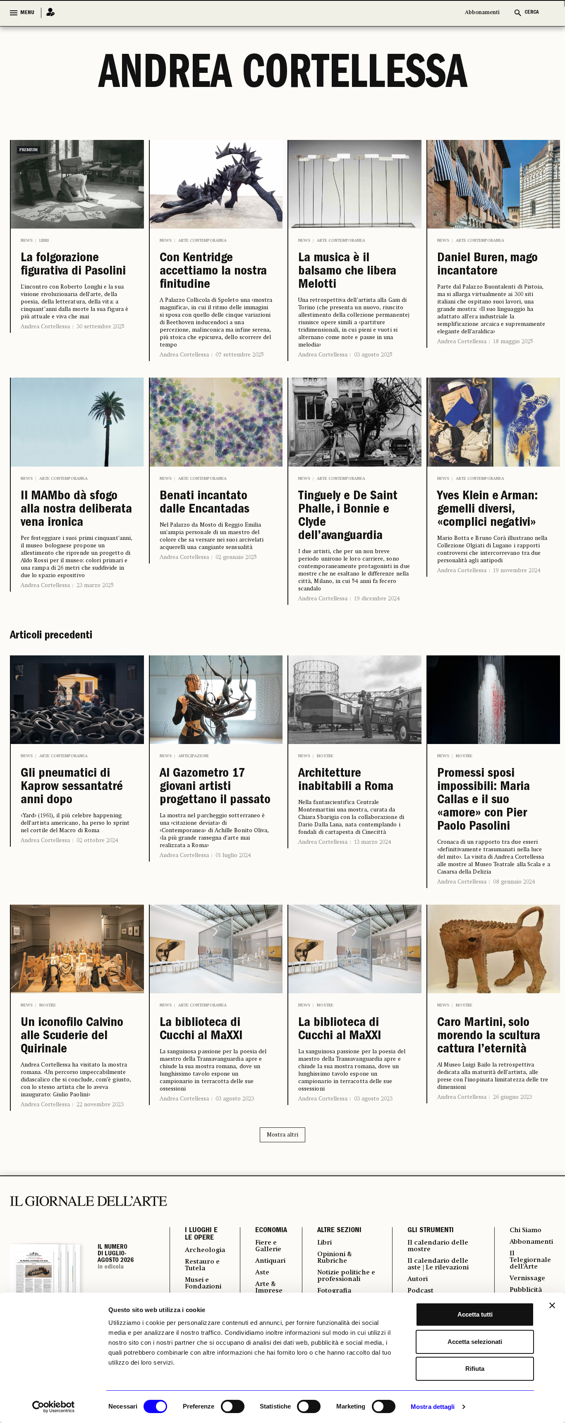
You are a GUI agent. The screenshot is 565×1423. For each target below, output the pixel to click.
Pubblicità (526, 1290)
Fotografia (334, 1291)
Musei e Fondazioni (203, 1283)
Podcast (420, 1291)
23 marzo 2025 (95, 585)
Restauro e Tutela (202, 1265)
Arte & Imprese (268, 1287)
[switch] (232, 1406)
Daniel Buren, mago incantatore (487, 265)
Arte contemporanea (202, 240)
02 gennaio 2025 (236, 557)
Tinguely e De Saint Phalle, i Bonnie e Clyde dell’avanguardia (347, 516)
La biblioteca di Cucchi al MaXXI (201, 1030)
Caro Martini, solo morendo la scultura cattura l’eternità (488, 1037)
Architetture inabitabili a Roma (345, 781)
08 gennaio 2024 (514, 882)
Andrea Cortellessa (45, 327)
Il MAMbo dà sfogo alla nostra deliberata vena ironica (76, 510)
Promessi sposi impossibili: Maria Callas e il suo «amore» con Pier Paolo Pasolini (483, 801)
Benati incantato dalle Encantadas (204, 503)
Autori (417, 1279)
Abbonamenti (482, 12)
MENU (27, 13)
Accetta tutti (475, 1314)
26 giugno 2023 (512, 1097)
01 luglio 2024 (233, 855)
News (27, 240)
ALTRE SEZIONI (339, 1231)
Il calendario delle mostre (437, 1246)
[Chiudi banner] (552, 1305)
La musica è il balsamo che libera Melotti (347, 272)
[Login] (48, 12)
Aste (262, 1272)
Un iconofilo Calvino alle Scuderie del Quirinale (72, 1037)
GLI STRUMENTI (430, 1231)
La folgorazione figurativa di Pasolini (73, 265)
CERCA (531, 12)
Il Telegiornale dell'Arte (530, 1260)
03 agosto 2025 (373, 355)
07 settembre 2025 (239, 355)
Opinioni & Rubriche (334, 1257)
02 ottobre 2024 (97, 840)
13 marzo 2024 (372, 842)
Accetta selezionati (475, 1341)
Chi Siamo (525, 1230)
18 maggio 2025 (513, 341)
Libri (44, 240)
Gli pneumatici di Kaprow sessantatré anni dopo (72, 787)
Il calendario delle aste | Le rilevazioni (438, 1264)
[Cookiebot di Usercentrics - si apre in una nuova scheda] (53, 1407)
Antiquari (270, 1261)
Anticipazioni (193, 756)
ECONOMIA (271, 1231)
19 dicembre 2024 (377, 599)
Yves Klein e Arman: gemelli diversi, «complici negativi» (487, 510)
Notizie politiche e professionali (346, 1276)
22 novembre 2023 (100, 1105)
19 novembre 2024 (517, 570)
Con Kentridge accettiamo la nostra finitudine (213, 272)
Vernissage (527, 1278)
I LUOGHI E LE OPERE (201, 1234)
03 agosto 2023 (234, 1099)
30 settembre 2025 (100, 327)
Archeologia (205, 1250)
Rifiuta (474, 1368)
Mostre (325, 756)
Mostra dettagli (433, 1406)
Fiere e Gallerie (268, 1246)
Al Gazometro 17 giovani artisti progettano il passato (215, 787)
